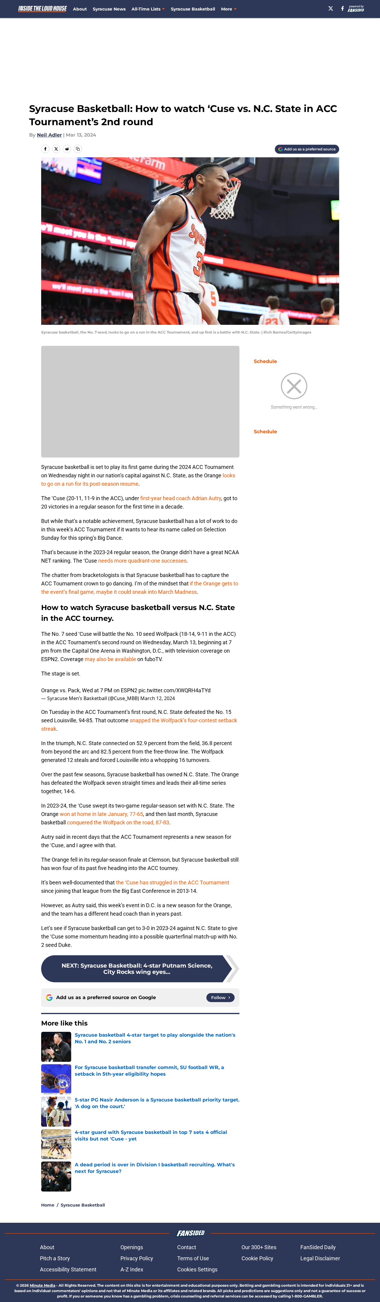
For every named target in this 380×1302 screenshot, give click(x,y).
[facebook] (342, 8)
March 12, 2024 (157, 698)
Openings (131, 1247)
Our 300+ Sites (259, 1247)
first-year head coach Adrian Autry (180, 498)
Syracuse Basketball (193, 9)
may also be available (110, 659)
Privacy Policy (136, 1258)
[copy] (78, 149)
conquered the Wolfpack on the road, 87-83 (118, 822)
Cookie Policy (257, 1258)
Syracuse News (109, 9)
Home (47, 1205)
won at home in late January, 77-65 (101, 814)
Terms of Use (193, 1258)
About (80, 9)
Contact (186, 1247)
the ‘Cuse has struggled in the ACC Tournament (172, 882)
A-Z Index (131, 1269)
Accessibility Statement (68, 1269)
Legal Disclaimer (320, 1258)
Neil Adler (49, 135)
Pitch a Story (55, 1258)
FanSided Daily (318, 1247)
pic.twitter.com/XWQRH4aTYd (174, 690)
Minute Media (42, 1285)
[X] (330, 8)
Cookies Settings (197, 1269)
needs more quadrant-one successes (142, 560)
